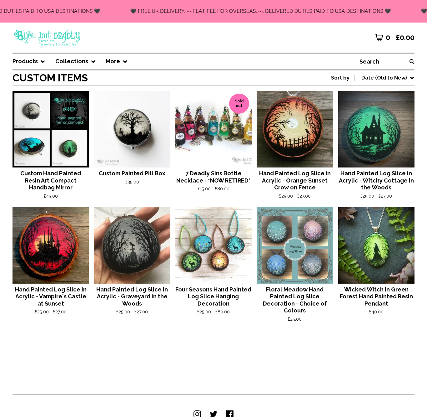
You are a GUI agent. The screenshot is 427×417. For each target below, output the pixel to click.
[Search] (412, 61)
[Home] (47, 38)
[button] (213, 11)
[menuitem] (29, 61)
